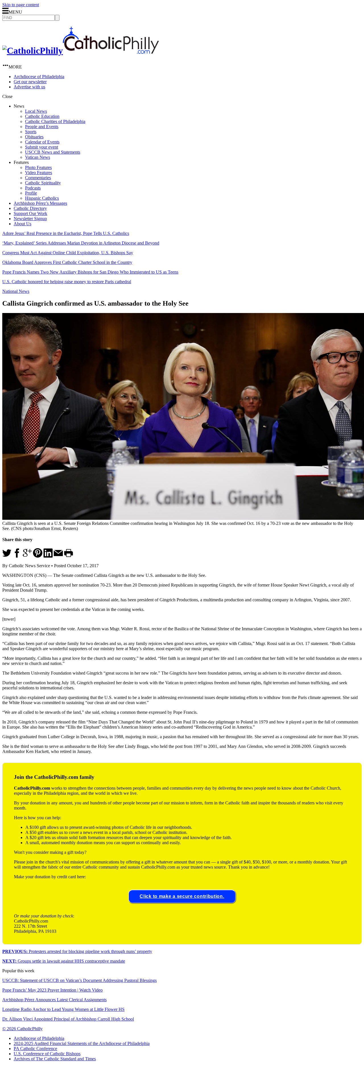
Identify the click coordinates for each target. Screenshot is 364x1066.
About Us (22, 223)
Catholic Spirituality (43, 182)
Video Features (38, 172)
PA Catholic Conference (35, 1048)
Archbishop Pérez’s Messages (40, 203)
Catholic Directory (30, 208)
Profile (31, 193)
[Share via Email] (58, 556)
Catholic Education (42, 116)
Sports (30, 131)
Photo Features (38, 167)
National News (15, 291)
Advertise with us (29, 86)
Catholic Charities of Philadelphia (55, 121)
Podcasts (33, 187)
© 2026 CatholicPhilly (22, 1028)
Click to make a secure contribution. (182, 896)
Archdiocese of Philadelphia (39, 76)
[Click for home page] (80, 50)
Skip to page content (20, 4)
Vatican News (37, 157)
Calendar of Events (42, 141)
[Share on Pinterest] (37, 556)
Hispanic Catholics (42, 198)
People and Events (41, 126)
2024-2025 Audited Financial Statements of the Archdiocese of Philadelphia (82, 1043)
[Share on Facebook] (17, 556)
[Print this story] (68, 556)
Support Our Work (30, 213)
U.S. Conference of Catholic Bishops (47, 1053)
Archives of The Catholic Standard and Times (55, 1058)
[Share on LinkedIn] (48, 556)
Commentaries (38, 177)
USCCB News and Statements (52, 152)
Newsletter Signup (30, 218)
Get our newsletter (30, 81)
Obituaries (34, 136)
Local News (36, 111)
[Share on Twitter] (6, 556)
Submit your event (41, 147)
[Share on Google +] (27, 556)
